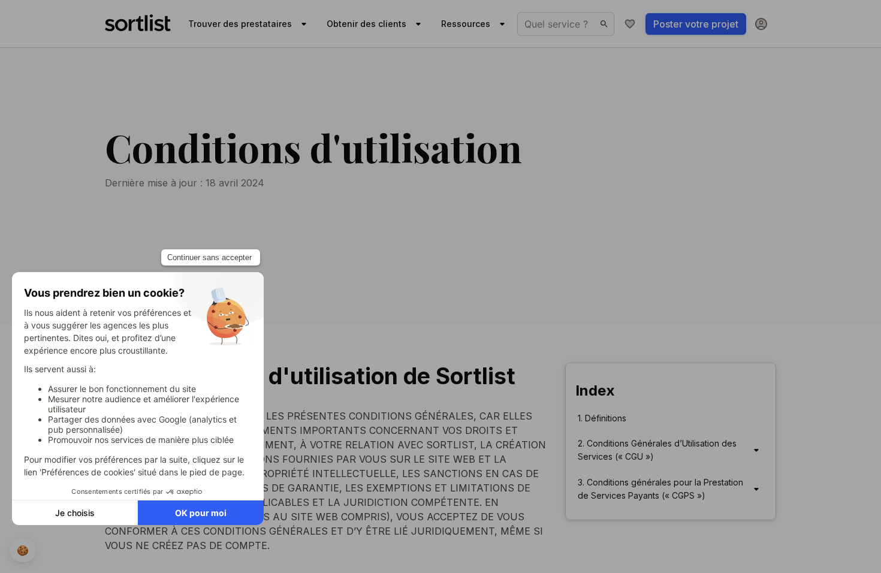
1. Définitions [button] (602, 418)
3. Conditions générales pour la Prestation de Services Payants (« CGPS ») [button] (660, 488)
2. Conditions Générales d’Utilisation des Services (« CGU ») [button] (657, 450)
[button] (756, 450)
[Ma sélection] (630, 24)
